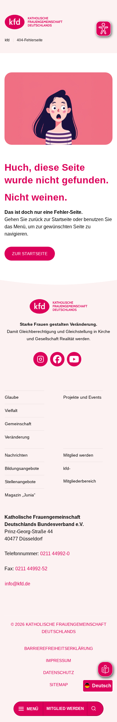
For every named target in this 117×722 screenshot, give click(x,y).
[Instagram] (40, 359)
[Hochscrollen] (106, 711)
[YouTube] (74, 359)
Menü (32, 709)
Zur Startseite (29, 253)
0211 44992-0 (55, 553)
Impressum (58, 660)
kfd (7, 40)
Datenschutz (58, 672)
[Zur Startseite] (33, 23)
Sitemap (59, 684)
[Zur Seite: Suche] (93, 708)
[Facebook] (57, 359)
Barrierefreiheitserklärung (58, 648)
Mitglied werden (65, 708)
